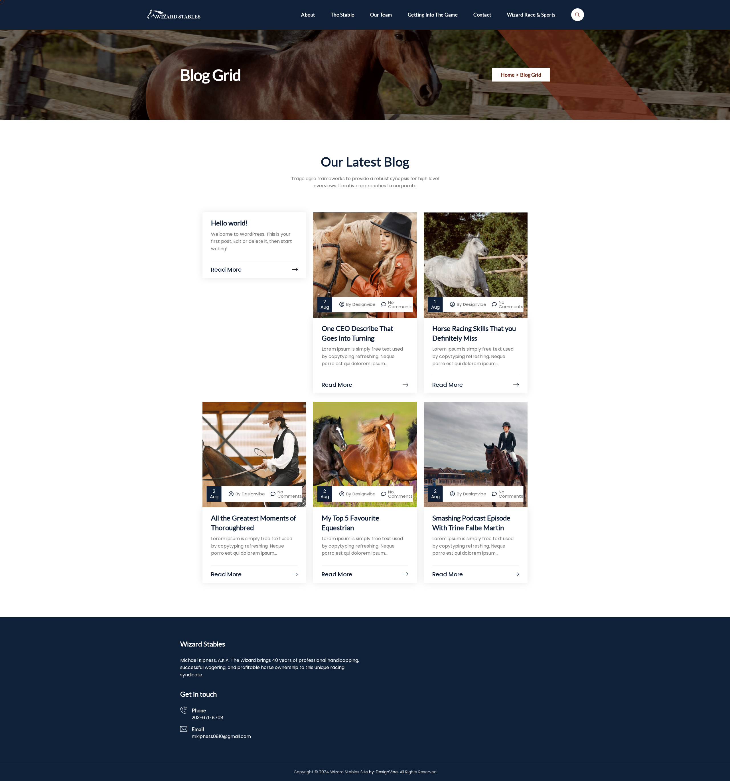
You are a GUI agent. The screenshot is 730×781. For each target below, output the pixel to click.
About (308, 15)
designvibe (364, 304)
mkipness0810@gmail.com (221, 736)
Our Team (381, 15)
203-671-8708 (207, 717)
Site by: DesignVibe (379, 772)
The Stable (342, 15)
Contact (482, 15)
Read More (226, 270)
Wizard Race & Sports (531, 15)
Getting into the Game (433, 15)
